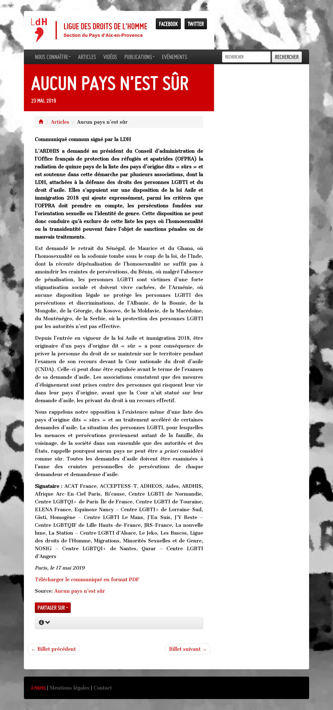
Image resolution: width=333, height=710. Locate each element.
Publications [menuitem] (138, 56)
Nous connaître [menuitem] (51, 56)
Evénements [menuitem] (174, 56)
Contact (103, 688)
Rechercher (287, 57)
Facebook (168, 23)
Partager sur (52, 607)
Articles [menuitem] (87, 56)
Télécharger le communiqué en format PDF (87, 579)
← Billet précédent (53, 649)
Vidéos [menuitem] (110, 56)
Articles (60, 122)
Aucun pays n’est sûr (79, 591)
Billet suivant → (188, 649)
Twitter (196, 23)
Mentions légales (69, 688)
